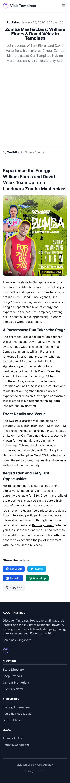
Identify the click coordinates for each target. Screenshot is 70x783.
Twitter (39, 568)
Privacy (29, 771)
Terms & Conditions (16, 745)
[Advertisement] (35, 109)
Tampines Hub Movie (17, 713)
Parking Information (16, 707)
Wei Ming (13, 152)
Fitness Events (34, 152)
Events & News (13, 689)
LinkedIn (15, 578)
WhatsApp (39, 578)
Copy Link (16, 587)
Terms (41, 771)
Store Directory (13, 669)
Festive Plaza (12, 720)
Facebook (16, 568)
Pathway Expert (43, 525)
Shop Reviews (12, 676)
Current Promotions (16, 682)
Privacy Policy (12, 738)
